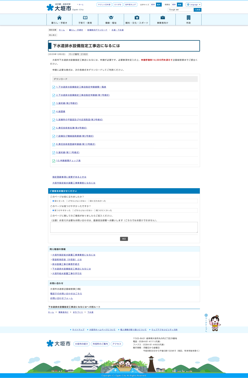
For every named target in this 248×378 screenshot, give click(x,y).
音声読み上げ (130, 4)
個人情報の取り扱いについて (133, 330)
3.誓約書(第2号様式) (67, 103)
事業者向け (64, 312)
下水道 (90, 312)
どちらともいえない (77, 201)
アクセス (117, 344)
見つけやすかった (63, 210)
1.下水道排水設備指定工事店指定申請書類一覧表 (81, 87)
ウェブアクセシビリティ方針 (165, 330)
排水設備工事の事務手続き (66, 264)
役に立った (60, 201)
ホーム (62, 30)
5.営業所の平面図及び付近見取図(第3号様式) (79, 120)
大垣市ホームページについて (102, 330)
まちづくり (78, 312)
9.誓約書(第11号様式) (68, 152)
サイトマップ (78, 330)
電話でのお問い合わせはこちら (66, 294)
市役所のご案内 (100, 344)
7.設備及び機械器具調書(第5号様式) (75, 136)
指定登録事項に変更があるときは (69, 177)
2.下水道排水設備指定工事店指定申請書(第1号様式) (83, 95)
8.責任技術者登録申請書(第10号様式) (76, 144)
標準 (153, 4)
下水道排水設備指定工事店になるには (71, 269)
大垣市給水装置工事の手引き (67, 273)
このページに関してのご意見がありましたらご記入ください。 (82, 216)
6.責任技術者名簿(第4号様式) (71, 128)
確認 (124, 239)
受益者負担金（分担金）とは (67, 260)
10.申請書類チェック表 (68, 161)
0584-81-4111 (147, 341)
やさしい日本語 (104, 4)
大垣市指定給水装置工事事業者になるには (74, 183)
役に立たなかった (98, 201)
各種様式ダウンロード (97, 30)
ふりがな (117, 4)
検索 (198, 10)
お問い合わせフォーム (61, 298)
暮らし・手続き (76, 30)
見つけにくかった (104, 210)
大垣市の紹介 (81, 344)
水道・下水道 (118, 30)
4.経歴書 (60, 111)
